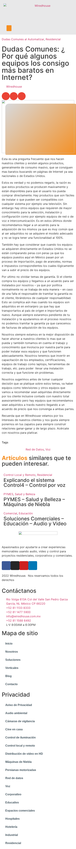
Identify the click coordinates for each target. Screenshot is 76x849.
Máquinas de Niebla (18, 761)
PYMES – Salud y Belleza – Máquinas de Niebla (34, 501)
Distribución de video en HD (24, 753)
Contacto (11, 684)
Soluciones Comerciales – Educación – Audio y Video (35, 521)
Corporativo (13, 794)
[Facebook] (6, 565)
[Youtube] (23, 565)
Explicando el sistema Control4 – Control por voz (34, 482)
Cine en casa (14, 729)
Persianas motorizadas (20, 769)
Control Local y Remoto (20, 475)
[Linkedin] (32, 565)
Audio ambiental (16, 713)
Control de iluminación (20, 737)
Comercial (10, 513)
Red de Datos (35, 449)
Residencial (53, 39)
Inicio (9, 643)
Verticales (11, 667)
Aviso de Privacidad (18, 704)
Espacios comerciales (20, 810)
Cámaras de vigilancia (20, 721)
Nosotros (11, 651)
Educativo (12, 802)
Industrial (11, 834)
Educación (26, 513)
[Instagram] (15, 565)
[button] (9, 28)
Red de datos (14, 778)
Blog (8, 676)
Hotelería (11, 826)
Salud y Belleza (25, 494)
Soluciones (13, 659)
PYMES (8, 494)
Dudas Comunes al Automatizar (23, 39)
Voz (48, 449)
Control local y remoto (20, 745)
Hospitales (12, 818)
